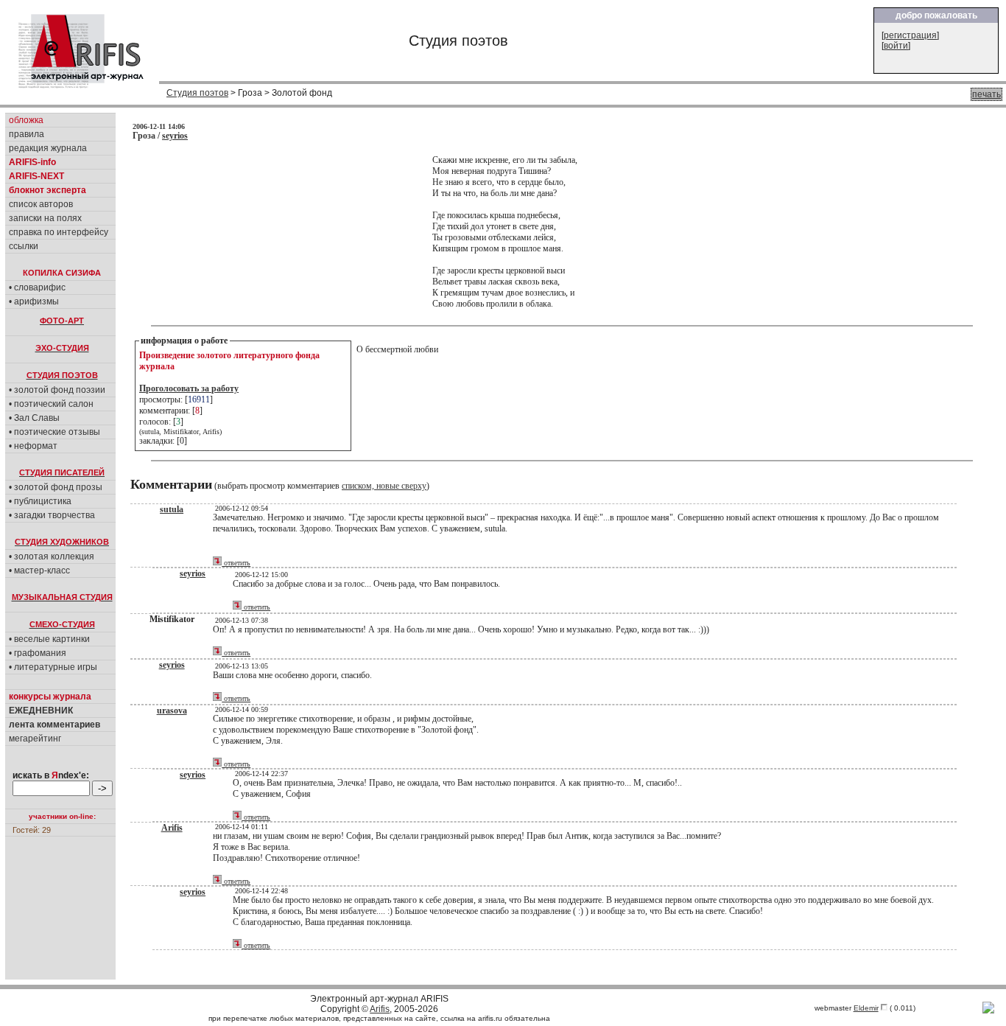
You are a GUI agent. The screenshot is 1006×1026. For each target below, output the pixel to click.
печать (986, 94)
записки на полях (45, 218)
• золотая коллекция (51, 556)
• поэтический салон (51, 404)
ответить (236, 563)
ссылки (23, 246)
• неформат (33, 446)
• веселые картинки (49, 639)
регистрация (910, 35)
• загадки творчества (52, 515)
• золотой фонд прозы (55, 487)
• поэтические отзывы (54, 432)
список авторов (41, 204)
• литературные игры (53, 667)
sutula (171, 509)
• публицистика (40, 501)
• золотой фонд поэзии (57, 390)
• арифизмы (34, 301)
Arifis (172, 828)
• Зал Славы (34, 418)
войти (896, 46)
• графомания (37, 653)
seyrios (175, 135)
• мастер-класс (39, 570)
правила (26, 134)
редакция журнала (48, 148)
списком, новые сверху (384, 486)
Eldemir (866, 1008)
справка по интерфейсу (58, 232)
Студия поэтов (197, 93)
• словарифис (37, 287)
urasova (172, 710)
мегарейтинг (35, 738)
